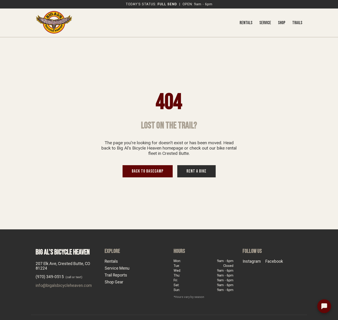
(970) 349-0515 (50, 276)
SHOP (281, 23)
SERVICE (265, 23)
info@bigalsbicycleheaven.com (64, 285)
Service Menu (117, 268)
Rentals (111, 261)
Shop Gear (114, 282)
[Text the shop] (324, 306)
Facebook (274, 261)
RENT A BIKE (196, 171)
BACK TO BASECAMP (147, 171)
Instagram (252, 261)
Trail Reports (116, 275)
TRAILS (297, 23)
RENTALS (246, 23)
